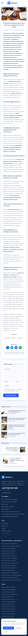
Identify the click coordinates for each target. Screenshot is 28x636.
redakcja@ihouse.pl (6, 493)
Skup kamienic (5, 509)
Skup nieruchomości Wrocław (8, 587)
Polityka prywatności (7, 531)
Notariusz (20, 338)
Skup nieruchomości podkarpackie (10, 563)
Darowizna (8, 338)
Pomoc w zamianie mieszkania (9, 502)
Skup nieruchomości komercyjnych (10, 511)
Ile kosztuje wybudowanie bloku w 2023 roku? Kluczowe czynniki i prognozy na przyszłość (16, 426)
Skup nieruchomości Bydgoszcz (9, 589)
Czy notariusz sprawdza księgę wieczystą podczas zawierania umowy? (16, 434)
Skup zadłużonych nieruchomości (10, 516)
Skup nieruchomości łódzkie (8, 553)
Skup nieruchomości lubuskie (8, 551)
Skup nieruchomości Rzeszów (8, 606)
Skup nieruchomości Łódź (8, 597)
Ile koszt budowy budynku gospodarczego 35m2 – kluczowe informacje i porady (17, 418)
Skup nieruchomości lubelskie (8, 548)
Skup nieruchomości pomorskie (9, 567)
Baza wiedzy (5, 526)
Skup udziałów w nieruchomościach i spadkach (13, 514)
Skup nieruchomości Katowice (9, 614)
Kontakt (3, 528)
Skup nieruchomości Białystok (8, 609)
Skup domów (5, 504)
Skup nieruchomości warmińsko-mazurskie (11, 575)
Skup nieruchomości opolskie (8, 560)
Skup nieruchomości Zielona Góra (10, 594)
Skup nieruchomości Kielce (8, 616)
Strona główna (5, 523)
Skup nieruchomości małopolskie (9, 555)
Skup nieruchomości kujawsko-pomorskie (11, 546)
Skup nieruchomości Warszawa (9, 601)
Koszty (14, 338)
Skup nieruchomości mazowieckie (9, 558)
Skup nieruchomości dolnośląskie (9, 543)
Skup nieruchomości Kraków (8, 599)
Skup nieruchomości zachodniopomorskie (11, 580)
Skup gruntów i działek (7, 506)
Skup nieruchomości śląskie (8, 570)
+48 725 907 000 (10, 488)
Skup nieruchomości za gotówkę (10, 499)
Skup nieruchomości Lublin (8, 592)
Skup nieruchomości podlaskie (9, 565)
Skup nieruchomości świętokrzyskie (10, 572)
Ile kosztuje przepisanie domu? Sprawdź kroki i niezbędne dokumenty (16, 411)
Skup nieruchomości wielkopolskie (10, 577)
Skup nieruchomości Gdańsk (8, 611)
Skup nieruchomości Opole (8, 604)
